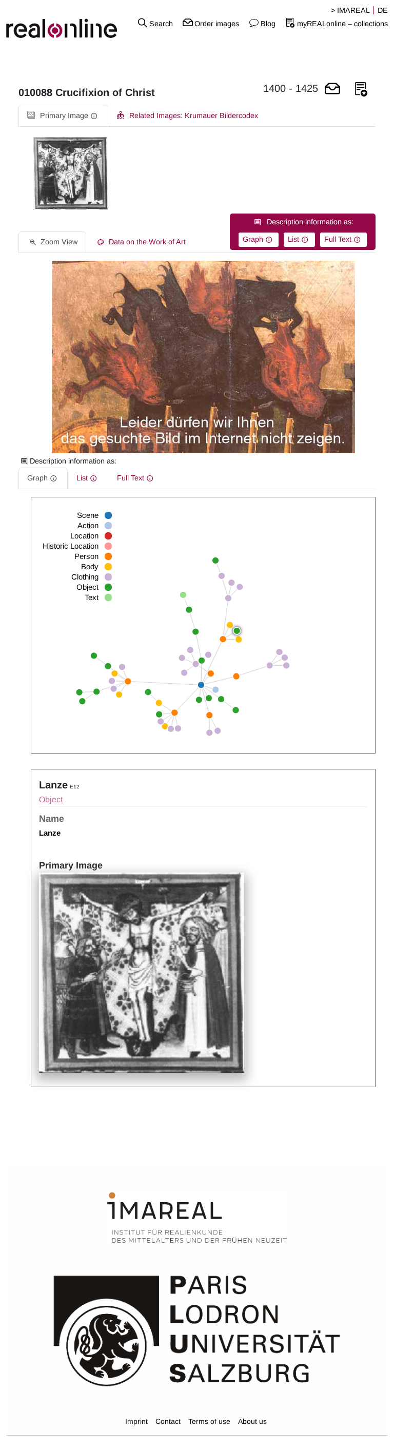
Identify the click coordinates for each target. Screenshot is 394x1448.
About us (252, 1421)
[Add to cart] (332, 89)
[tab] (63, 116)
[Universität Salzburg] (197, 1330)
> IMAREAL (350, 10)
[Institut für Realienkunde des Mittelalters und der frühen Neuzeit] (197, 1218)
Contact (168, 1421)
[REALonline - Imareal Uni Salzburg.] (65, 23)
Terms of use (209, 1421)
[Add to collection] (361, 89)
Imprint (136, 1421)
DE (383, 10)
